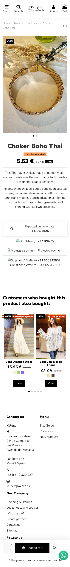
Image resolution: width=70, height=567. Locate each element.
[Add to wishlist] (54, 548)
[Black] (53, 375)
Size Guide (47, 426)
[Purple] (22, 372)
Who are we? (15, 513)
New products (49, 437)
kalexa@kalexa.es (18, 486)
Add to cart (35, 548)
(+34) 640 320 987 (20, 475)
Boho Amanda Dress (19, 362)
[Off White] (14, 372)
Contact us (13, 525)
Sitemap (12, 530)
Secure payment (17, 519)
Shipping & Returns (19, 502)
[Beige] (48, 375)
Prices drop (47, 431)
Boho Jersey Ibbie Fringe (51, 363)
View (18, 383)
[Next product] (66, 26)
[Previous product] (64, 26)
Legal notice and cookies (23, 508)
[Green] (18, 372)
